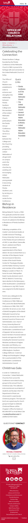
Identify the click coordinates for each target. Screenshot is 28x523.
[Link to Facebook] (7, 479)
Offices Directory (7, 45)
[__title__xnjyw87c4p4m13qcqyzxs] (6, 2)
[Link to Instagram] (12, 479)
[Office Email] (14, 459)
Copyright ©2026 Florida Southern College (9, 518)
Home (4, 43)
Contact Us (11, 43)
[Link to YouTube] (20, 479)
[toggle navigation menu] (23, 4)
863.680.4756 (14, 456)
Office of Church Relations (9, 47)
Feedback (24, 518)
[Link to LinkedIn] (16, 479)
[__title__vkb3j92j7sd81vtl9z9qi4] (14, 474)
